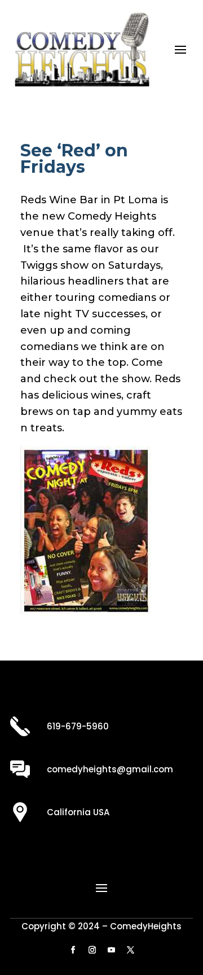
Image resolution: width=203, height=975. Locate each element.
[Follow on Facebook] (72, 950)
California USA (78, 812)
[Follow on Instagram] (92, 950)
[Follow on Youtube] (111, 950)
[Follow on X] (130, 950)
